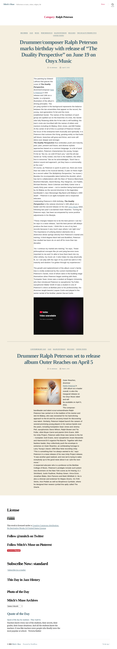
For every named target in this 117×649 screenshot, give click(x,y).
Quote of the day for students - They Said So (24, 620)
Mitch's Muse (8, 4)
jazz (31, 33)
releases (71, 33)
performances (47, 33)
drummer (24, 33)
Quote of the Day (18, 614)
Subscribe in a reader (17, 570)
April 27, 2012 (66, 67)
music (37, 33)
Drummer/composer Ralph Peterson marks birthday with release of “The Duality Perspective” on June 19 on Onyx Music (58, 51)
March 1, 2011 (66, 368)
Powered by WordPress (30, 644)
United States (58, 35)
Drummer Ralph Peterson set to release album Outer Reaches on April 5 (58, 359)
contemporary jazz (38, 349)
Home (103, 4)
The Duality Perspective (87, 33)
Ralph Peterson (60, 33)
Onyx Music (73, 207)
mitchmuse (54, 67)
